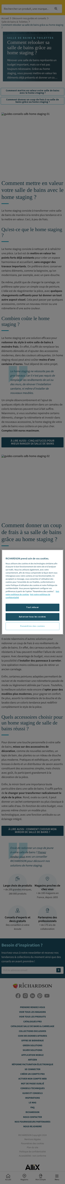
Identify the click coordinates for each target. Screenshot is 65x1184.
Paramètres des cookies (32, 626)
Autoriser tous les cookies (32, 616)
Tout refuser (32, 607)
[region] (32, 591)
